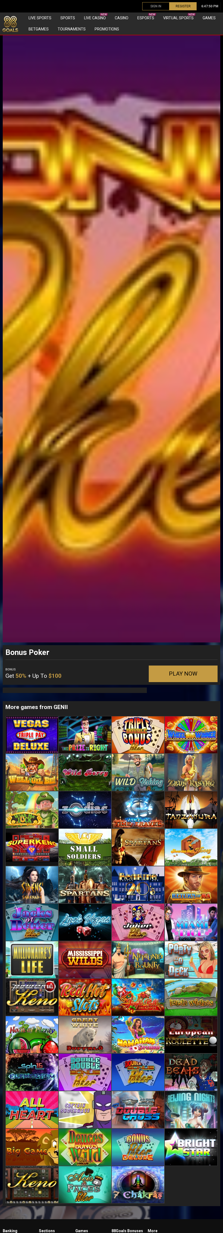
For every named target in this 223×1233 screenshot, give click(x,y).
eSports (146, 16)
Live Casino (95, 16)
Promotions (107, 29)
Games (209, 18)
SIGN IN (155, 6)
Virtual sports (179, 16)
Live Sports (40, 18)
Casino (121, 18)
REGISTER (183, 6)
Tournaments (72, 29)
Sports (67, 18)
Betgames (39, 29)
